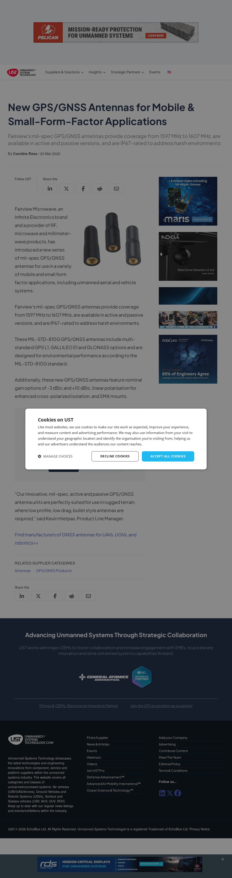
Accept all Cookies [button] (168, 456)
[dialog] (116, 439)
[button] (55, 456)
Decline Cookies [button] (115, 456)
